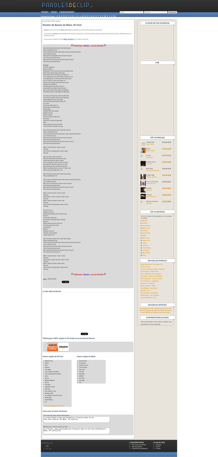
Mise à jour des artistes (139, 445)
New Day (47, 389)
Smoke (47, 363)
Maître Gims (146, 228)
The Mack (82, 380)
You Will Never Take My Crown (53, 395)
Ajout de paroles (137, 446)
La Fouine (146, 250)
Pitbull (144, 235)
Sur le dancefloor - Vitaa (148, 298)
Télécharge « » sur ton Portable (88, 46)
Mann (65, 39)
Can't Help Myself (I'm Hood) (53, 374)
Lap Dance (149, 157)
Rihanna (144, 220)
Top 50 (54, 12)
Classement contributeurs (140, 448)
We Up (47, 378)
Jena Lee (145, 245)
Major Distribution (49, 380)
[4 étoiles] (54, 279)
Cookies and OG (83, 365)
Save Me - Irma (145, 290)
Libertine (149, 164)
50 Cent (70, 39)
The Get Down (83, 367)
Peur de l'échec (151, 197)
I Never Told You (151, 177)
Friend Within (145, 312)
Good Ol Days (83, 361)
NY (46, 402)
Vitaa (144, 255)
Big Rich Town (49, 361)
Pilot (46, 365)
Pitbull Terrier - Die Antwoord (150, 295)
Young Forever (151, 183)
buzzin (56, 56)
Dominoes (82, 374)
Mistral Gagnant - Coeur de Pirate (151, 278)
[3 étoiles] (52, 279)
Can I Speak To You (50, 391)
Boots (158, 310)
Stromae (144, 223)
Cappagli (142, 308)
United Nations (49, 399)
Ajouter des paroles (67, 12)
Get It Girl (81, 378)
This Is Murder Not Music (52, 371)
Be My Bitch (48, 397)
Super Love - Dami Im (147, 283)
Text (80, 382)
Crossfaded (82, 363)
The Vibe (81, 371)
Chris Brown (147, 248)
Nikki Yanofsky (166, 310)
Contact (158, 448)
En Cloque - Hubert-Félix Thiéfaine (151, 276)
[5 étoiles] (56, 279)
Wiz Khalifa (146, 253)
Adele (144, 243)
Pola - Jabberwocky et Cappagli (151, 274)
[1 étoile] (48, 279)
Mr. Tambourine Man (152, 170)
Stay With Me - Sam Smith (149, 288)
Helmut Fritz (146, 240)
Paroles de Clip (67, 8)
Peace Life (82, 369)
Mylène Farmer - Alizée (148, 286)
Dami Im (163, 308)
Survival (149, 190)
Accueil (45, 12)
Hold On (47, 367)
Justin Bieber (146, 225)
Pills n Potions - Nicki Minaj (149, 293)
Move (46, 376)
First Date (47, 384)
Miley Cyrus (146, 238)
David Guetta (146, 233)
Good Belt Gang (164, 312)
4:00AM (81, 376)
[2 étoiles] (50, 279)
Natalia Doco (151, 310)
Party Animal (150, 150)
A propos (158, 445)
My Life (47, 382)
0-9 (114, 16)
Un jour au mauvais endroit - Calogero (153, 269)
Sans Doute (150, 144)
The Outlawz (154, 312)
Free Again (48, 369)
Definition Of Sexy (50, 386)
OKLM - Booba (145, 267)
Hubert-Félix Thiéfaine (153, 308)
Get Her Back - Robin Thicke (150, 271)
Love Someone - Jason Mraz (150, 281)
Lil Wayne (145, 230)
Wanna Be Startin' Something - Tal (151, 264)
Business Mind (49, 393)
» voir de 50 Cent (53, 406)
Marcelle (149, 203)
